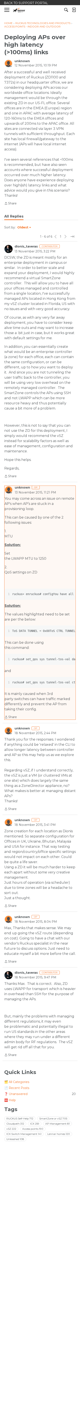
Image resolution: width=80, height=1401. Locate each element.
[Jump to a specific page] (72, 236)
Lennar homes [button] (58, 1134)
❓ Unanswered (40, 1094)
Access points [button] (32, 1128)
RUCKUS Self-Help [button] (19, 1118)
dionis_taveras (26, 246)
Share (10, 203)
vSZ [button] (11, 1128)
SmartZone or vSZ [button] (53, 1118)
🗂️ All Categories (16, 1082)
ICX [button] (34, 1123)
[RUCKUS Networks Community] (19, 10)
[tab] (14, 216)
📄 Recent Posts (16, 1088)
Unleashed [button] (15, 1139)
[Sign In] (74, 10)
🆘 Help (10, 1100)
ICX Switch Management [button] (23, 1134)
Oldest (23, 227)
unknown (22, 61)
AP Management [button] (57, 1123)
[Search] (66, 10)
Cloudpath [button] (15, 1123)
